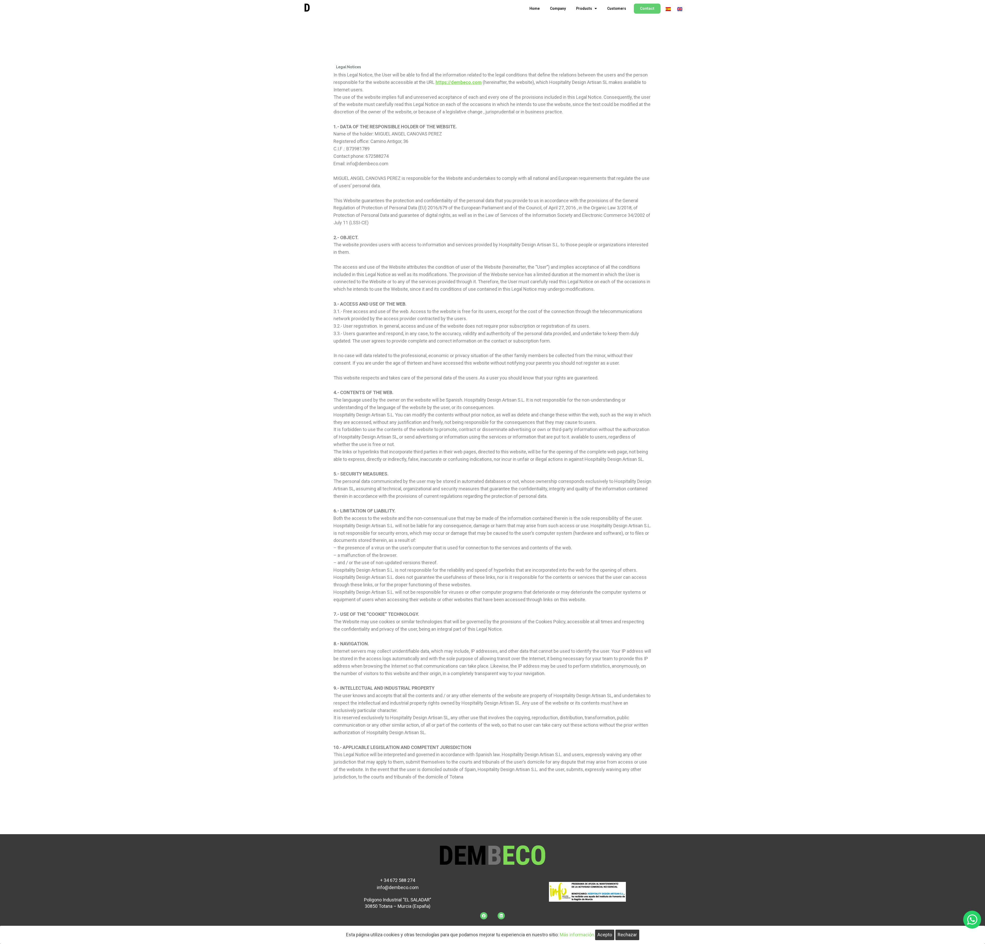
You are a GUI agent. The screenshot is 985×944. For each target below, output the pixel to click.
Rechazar (627, 934)
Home (534, 8)
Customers (616, 8)
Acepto (604, 934)
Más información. (577, 934)
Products (584, 8)
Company (558, 8)
